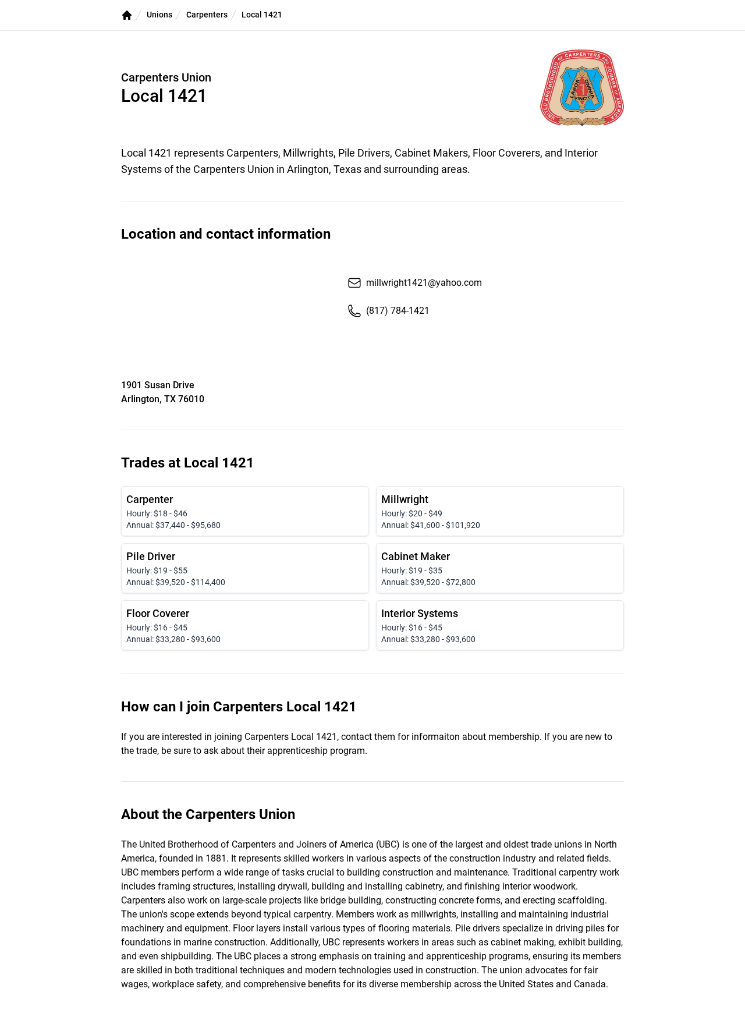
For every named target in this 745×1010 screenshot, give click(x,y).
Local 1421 (262, 14)
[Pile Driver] (245, 568)
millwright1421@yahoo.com (424, 282)
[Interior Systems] (500, 625)
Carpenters (207, 14)
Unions (159, 14)
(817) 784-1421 (398, 310)
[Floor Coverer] (245, 625)
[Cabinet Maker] (500, 568)
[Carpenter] (245, 511)
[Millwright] (500, 511)
